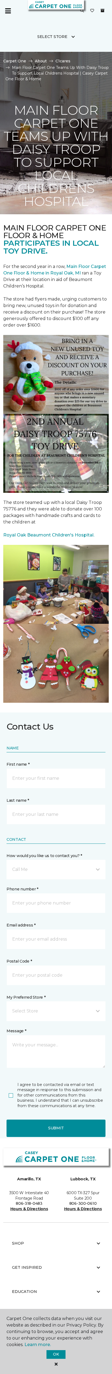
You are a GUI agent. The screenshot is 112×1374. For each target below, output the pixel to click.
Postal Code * (19, 961)
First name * (18, 764)
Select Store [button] (52, 36)
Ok (56, 1354)
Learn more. (37, 1344)
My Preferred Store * (26, 997)
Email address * (21, 925)
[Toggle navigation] (7, 10)
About (41, 61)
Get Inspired (27, 1267)
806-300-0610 (83, 1203)
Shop (18, 1243)
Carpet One (14, 61)
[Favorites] (92, 11)
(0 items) (102, 10)
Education (24, 1291)
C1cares (62, 61)
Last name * (18, 800)
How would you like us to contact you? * (44, 856)
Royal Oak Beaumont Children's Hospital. (48, 535)
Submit (56, 1128)
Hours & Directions (29, 1208)
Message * (16, 1031)
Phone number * (22, 889)
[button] (82, 11)
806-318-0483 (29, 1203)
